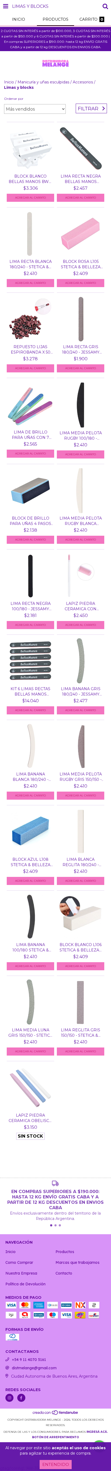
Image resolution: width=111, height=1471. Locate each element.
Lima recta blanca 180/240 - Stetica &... (30, 264)
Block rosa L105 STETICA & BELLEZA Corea (80, 264)
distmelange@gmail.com (34, 1368)
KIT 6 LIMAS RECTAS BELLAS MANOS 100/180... (30, 691)
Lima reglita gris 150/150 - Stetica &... (80, 1033)
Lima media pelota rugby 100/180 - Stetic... (81, 436)
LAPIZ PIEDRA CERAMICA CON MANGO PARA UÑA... (80, 606)
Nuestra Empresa (21, 1273)
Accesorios (83, 82)
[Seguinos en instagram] (9, 1398)
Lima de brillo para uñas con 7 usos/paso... (30, 435)
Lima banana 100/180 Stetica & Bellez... (30, 947)
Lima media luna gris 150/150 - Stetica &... (30, 1033)
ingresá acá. (97, 1432)
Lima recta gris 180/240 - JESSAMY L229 (80, 349)
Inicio (9, 82)
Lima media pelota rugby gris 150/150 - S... (81, 777)
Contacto (64, 1273)
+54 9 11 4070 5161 (29, 1359)
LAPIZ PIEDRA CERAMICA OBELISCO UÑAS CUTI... (30, 1118)
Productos (65, 1251)
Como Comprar (19, 1262)
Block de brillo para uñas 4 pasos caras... (30, 521)
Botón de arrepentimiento (55, 1437)
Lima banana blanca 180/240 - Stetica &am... (30, 777)
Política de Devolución (25, 1284)
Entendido (55, 1464)
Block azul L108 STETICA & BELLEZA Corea (30, 862)
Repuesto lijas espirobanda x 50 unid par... (30, 349)
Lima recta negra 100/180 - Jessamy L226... (31, 606)
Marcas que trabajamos (77, 1262)
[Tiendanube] (55, 1414)
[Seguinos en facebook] (21, 1398)
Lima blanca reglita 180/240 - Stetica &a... (81, 862)
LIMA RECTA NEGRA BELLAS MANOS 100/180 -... (81, 179)
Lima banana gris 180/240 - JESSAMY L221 (80, 691)
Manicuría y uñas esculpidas (43, 82)
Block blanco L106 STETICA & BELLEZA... (81, 947)
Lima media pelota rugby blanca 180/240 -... (81, 521)
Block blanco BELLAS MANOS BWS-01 (31, 179)
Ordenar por (13, 99)
